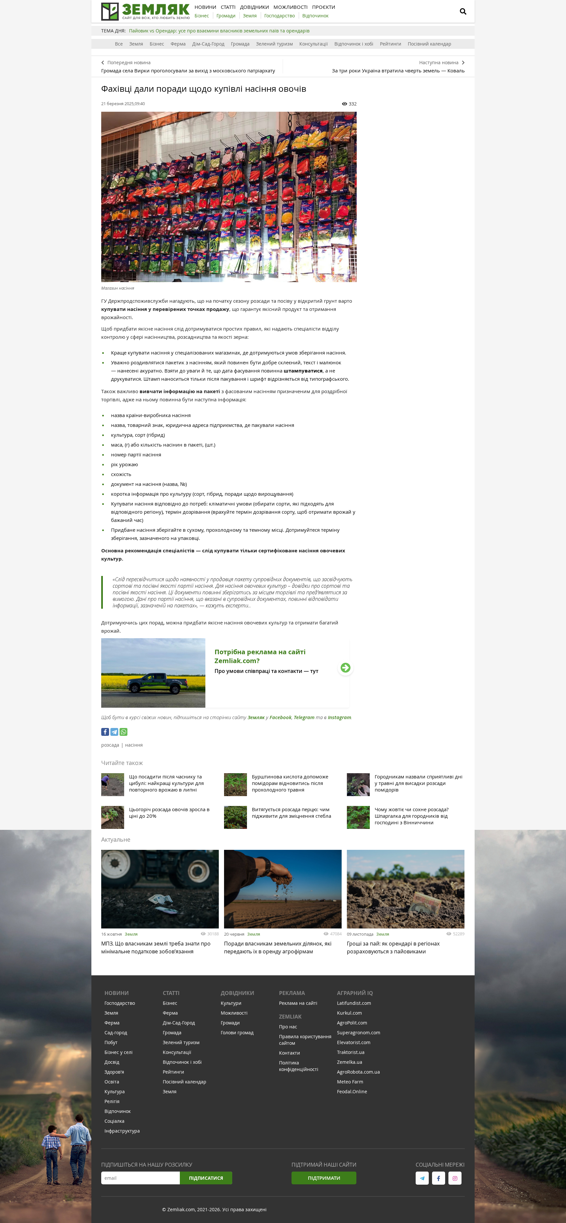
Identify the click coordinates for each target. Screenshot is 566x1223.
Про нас (288, 1026)
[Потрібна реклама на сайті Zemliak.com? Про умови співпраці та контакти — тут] (225, 705)
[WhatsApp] (123, 732)
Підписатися (206, 1178)
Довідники (237, 993)
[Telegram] (114, 732)
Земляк (256, 717)
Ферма (178, 44)
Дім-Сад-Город (208, 44)
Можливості (234, 1013)
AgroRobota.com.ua (358, 1072)
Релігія (112, 1101)
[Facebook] (105, 732)
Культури (231, 1003)
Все (119, 44)
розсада (110, 745)
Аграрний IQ (355, 993)
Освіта (111, 1082)
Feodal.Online (352, 1091)
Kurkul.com (349, 1013)
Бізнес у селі (118, 1052)
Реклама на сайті (298, 1003)
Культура (114, 1091)
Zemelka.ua (349, 1062)
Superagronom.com (358, 1032)
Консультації (313, 44)
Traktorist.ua (351, 1052)
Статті (171, 993)
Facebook (281, 717)
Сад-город (115, 1032)
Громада (240, 44)
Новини (116, 993)
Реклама (292, 993)
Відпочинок (117, 1111)
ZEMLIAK (290, 1016)
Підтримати (324, 1178)
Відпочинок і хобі (353, 44)
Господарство (119, 1003)
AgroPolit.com (352, 1023)
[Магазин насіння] (229, 197)
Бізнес (157, 44)
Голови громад (237, 1032)
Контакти (289, 1053)
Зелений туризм (274, 44)
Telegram (304, 717)
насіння (134, 745)
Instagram (339, 717)
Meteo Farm (350, 1082)
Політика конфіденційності (298, 1066)
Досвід (111, 1062)
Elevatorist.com (353, 1042)
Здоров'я (114, 1072)
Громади (230, 1023)
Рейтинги (390, 44)
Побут (111, 1042)
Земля (136, 44)
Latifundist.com (354, 1003)
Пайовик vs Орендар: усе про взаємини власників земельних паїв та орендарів (219, 31)
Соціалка (114, 1121)
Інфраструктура (122, 1131)
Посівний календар (429, 44)
